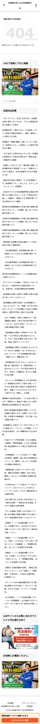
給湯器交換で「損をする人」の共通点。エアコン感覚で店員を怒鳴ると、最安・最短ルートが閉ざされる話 (20, 133)
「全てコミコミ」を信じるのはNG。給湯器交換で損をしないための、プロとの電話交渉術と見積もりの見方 (20, 121)
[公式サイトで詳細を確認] (20, 637)
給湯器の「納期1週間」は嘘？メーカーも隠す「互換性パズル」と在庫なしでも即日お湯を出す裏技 (20, 144)
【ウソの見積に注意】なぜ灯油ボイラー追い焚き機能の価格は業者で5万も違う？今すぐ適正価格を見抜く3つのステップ (20, 514)
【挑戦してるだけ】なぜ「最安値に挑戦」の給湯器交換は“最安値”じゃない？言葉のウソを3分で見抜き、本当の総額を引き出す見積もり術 (20, 170)
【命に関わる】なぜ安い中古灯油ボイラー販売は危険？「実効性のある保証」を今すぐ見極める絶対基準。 (20, 502)
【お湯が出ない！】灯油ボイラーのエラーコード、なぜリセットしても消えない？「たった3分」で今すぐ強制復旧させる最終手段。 (20, 489)
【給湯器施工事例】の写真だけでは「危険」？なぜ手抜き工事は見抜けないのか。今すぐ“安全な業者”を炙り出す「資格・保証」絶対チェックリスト (20, 337)
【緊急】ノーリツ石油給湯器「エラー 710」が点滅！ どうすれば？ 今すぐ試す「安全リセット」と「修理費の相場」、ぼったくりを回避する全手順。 (20, 557)
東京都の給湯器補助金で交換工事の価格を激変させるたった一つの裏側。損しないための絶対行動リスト (20, 209)
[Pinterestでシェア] (11, 621)
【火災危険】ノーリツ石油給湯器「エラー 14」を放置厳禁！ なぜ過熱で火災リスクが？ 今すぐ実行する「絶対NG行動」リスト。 (21, 602)
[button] (36, 101)
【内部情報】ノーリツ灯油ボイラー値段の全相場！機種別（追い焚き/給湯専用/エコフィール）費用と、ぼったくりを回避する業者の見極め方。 (21, 459)
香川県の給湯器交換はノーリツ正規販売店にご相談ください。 (20, 275)
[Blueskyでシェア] (24, 609)
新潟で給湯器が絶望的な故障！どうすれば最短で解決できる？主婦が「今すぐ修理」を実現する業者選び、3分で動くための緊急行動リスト (20, 415)
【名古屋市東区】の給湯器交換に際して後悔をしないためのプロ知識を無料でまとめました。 (20, 265)
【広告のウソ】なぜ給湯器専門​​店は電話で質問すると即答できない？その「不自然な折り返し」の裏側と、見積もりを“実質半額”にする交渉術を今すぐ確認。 (20, 196)
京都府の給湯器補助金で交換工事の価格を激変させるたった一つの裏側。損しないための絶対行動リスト (20, 233)
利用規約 (29, 706)
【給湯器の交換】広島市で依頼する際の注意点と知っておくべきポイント (20, 296)
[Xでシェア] (6, 609)
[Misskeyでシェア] (33, 609)
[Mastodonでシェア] (15, 609)
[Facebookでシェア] (6, 615)
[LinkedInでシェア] (20, 621)
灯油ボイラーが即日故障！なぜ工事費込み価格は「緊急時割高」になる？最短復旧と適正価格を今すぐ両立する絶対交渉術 (20, 444)
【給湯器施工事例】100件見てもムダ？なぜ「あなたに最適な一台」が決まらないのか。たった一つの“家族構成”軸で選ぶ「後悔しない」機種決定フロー (21, 352)
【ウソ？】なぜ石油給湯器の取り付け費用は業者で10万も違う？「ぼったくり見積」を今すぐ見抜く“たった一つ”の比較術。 (20, 587)
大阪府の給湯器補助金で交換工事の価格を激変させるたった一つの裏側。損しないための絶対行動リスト (20, 221)
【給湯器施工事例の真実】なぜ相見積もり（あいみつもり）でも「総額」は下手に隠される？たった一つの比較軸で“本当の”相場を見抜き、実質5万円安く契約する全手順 (20, 307)
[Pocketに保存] (24, 615)
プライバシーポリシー (29, 703)
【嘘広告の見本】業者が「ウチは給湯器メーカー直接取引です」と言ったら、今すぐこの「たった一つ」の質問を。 (20, 183)
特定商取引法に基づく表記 (10, 706)
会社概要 (10, 703)
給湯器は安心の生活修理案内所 (20, 5)
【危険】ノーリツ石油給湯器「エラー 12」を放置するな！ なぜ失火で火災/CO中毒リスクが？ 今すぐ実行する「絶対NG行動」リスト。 (21, 527)
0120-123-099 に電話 (20, 720)
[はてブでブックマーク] (15, 615)
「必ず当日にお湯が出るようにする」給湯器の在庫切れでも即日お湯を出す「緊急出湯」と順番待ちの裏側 (20, 156)
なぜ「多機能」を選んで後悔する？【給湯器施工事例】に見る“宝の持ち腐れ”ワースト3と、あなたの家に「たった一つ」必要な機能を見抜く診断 (20, 322)
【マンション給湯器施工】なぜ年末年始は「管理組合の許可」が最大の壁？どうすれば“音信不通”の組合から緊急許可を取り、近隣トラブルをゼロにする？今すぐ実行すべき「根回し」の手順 (20, 386)
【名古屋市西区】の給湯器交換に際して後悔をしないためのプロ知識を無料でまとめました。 (20, 253)
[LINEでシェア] (33, 615)
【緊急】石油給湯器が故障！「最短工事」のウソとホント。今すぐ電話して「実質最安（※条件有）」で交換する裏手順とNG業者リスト (20, 572)
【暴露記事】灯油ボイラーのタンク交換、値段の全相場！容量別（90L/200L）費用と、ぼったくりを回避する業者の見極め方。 (20, 474)
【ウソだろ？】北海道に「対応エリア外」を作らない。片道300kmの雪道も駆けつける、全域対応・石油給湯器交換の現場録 (20, 285)
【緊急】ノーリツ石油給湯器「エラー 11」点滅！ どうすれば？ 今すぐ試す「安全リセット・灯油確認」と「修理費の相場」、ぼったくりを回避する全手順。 (21, 542)
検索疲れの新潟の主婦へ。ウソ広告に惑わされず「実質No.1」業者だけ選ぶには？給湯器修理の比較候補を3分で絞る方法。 (20, 401)
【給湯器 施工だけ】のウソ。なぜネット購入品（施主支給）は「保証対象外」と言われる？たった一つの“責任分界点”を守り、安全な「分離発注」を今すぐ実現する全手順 (20, 368)
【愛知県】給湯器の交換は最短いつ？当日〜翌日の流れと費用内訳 (20, 243)
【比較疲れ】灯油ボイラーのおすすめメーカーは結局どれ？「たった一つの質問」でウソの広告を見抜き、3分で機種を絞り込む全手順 (20, 430)
